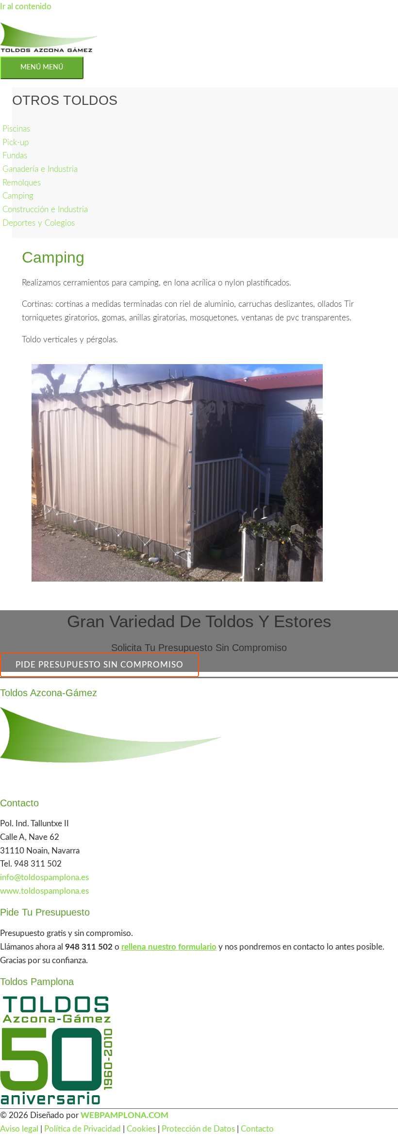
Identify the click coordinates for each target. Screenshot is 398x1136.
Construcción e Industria (45, 209)
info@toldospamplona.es (44, 877)
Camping (17, 196)
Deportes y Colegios (38, 223)
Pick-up (15, 142)
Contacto (257, 1129)
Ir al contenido (25, 6)
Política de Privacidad (82, 1129)
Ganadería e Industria (40, 169)
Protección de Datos (198, 1129)
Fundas (14, 155)
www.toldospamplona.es (44, 891)
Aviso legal (19, 1129)
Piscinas (16, 129)
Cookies (141, 1129)
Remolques (21, 183)
